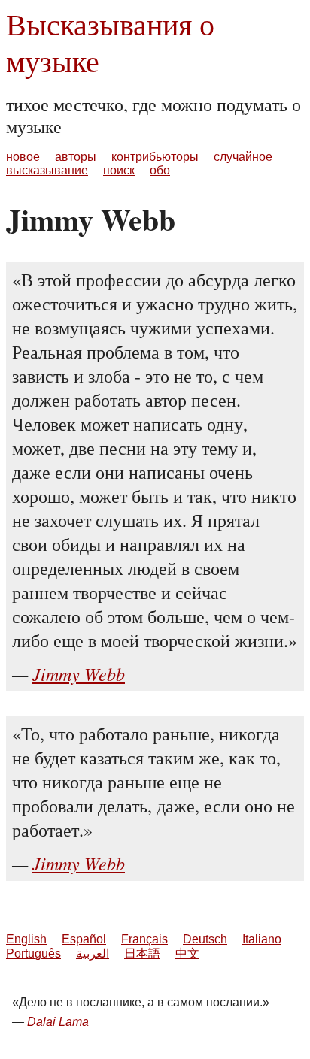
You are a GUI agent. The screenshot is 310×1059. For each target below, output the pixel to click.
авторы (75, 156)
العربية (92, 953)
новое (23, 156)
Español (84, 939)
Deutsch (205, 939)
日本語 (142, 953)
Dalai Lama (58, 1021)
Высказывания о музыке (110, 42)
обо (160, 170)
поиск (119, 170)
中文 (187, 953)
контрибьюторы (155, 156)
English (26, 939)
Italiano (261, 939)
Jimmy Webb (78, 673)
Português (33, 953)
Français (144, 939)
